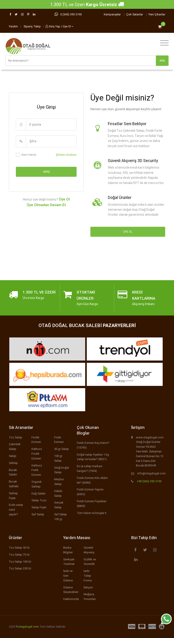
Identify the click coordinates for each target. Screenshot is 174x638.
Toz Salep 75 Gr (19, 554)
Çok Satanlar (134, 14)
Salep (12, 456)
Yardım (13, 26)
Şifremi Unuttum (66, 154)
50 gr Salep (61, 449)
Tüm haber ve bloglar (91, 513)
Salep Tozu (38, 500)
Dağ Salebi (38, 493)
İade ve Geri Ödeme (68, 575)
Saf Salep (37, 514)
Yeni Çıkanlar (156, 14)
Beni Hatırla (29, 154)
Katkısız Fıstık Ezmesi (36, 470)
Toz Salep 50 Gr (19, 547)
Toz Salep (15, 437)
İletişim (88, 587)
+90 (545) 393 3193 (149, 481)
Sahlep (13, 463)
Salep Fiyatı (38, 507)
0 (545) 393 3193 (71, 14)
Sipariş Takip (32, 26)
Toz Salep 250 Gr (20, 568)
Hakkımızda (71, 599)
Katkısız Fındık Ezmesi (36, 453)
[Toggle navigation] (163, 43)
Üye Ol (64, 199)
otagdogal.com (28, 626)
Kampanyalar (112, 14)
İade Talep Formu (88, 575)
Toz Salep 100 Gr (20, 561)
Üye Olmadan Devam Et (46, 205)
